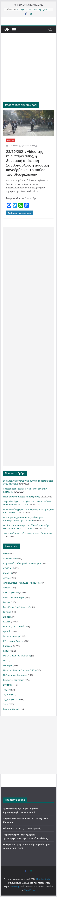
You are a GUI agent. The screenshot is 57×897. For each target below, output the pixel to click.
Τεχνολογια (8, 694)
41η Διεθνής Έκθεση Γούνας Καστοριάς (22, 563)
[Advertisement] (28, 72)
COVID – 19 (8, 568)
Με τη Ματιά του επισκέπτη (17, 655)
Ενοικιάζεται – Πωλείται (15, 626)
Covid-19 (7, 573)
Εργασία (7, 631)
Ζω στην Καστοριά (12, 636)
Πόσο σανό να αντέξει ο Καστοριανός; (21, 496)
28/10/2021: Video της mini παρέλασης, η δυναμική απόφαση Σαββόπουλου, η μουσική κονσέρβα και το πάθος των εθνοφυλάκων (27, 163)
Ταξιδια (7, 689)
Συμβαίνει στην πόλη (13, 680)
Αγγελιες (7, 578)
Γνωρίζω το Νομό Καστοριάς (17, 607)
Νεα (5, 660)
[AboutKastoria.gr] (6, 29)
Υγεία (5, 704)
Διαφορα (7, 616)
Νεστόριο (7, 665)
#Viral (6, 553)
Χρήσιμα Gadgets (11, 709)
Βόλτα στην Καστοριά (14, 597)
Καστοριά (10, 140)
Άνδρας (6, 587)
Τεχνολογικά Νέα (11, 699)
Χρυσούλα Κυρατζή (29, 145)
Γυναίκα (7, 612)
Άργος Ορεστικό (11, 592)
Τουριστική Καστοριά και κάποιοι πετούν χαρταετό (28, 533)
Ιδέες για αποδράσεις (13, 641)
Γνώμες (6, 602)
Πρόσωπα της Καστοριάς (15, 675)
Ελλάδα (7, 621)
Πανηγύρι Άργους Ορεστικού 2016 (20, 670)
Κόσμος (7, 650)
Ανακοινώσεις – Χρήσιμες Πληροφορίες (22, 582)
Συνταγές (7, 684)
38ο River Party (10, 558)
